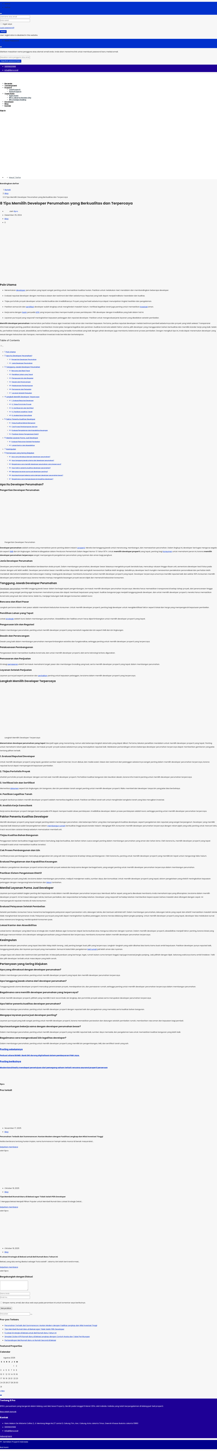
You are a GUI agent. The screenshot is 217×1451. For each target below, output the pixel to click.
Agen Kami (13, 96)
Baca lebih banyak (8, 1411)
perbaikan (42, 675)
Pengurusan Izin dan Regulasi (22, 378)
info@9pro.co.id (11, 1431)
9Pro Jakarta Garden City (20, 98)
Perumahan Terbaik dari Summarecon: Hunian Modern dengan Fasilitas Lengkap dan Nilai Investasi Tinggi (51, 1325)
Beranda (8, 83)
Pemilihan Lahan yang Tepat (22, 374)
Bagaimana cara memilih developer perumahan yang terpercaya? (36, 464)
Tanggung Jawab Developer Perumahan (23, 367)
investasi (144, 306)
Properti (8, 87)
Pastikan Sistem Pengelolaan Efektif (25, 434)
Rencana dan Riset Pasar (21, 371)
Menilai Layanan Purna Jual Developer (22, 438)
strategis (10, 618)
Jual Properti (14, 89)
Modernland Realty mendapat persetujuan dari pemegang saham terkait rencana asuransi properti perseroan (54, 1067)
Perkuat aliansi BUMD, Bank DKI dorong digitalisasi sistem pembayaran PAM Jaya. (39, 1055)
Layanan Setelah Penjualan (22, 393)
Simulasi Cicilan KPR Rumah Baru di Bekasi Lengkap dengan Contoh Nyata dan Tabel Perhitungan (47, 1336)
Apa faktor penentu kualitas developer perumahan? (31, 468)
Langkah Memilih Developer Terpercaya (22, 397)
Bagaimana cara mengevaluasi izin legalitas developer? (32, 479)
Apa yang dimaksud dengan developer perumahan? (31, 457)
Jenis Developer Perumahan (22, 363)
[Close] (1, 13)
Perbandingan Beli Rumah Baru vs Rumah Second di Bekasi (30, 1340)
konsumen (167, 551)
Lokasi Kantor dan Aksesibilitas (23, 445)
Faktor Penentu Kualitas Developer (20, 419)
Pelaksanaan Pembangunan (22, 386)
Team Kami (9, 94)
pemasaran (13, 664)
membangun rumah (56, 825)
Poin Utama (11, 352)
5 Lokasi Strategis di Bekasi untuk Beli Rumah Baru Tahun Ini (30, 1333)
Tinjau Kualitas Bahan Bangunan (23, 423)
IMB (11, 551)
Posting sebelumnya (11, 1049)
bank (24, 312)
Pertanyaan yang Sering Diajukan (20, 453)
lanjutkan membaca (9, 1147)
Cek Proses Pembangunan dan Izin (24, 427)
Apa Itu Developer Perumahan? (19, 356)
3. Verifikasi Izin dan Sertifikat (23, 408)
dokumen (14, 788)
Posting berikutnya (10, 1061)
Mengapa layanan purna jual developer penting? (30, 471)
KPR (37, 312)
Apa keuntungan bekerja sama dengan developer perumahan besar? (37, 475)
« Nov (2, 1391)
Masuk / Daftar (15, 177)
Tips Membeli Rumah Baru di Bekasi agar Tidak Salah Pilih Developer (34, 1329)
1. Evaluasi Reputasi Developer (23, 400)
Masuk (3, 32)
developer (20, 290)
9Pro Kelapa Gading (17, 100)
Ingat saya (7, 24)
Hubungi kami (6, 1436)
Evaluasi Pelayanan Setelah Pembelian (26, 442)
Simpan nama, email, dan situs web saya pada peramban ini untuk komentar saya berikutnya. (44, 1302)
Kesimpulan (11, 449)
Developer (9, 102)
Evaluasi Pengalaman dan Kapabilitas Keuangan (30, 430)
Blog (6, 104)
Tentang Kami (11, 85)
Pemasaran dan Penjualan (21, 389)
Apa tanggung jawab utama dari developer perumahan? (33, 460)
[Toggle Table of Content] (1, 346)
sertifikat (30, 306)
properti (81, 547)
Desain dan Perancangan (21, 382)
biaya (48, 882)
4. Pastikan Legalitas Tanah (22, 412)
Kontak (8, 106)
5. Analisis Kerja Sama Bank (22, 415)
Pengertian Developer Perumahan (24, 359)
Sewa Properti (15, 91)
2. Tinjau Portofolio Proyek (21, 404)
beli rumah (92, 949)
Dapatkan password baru (10, 61)
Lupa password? (7, 27)
